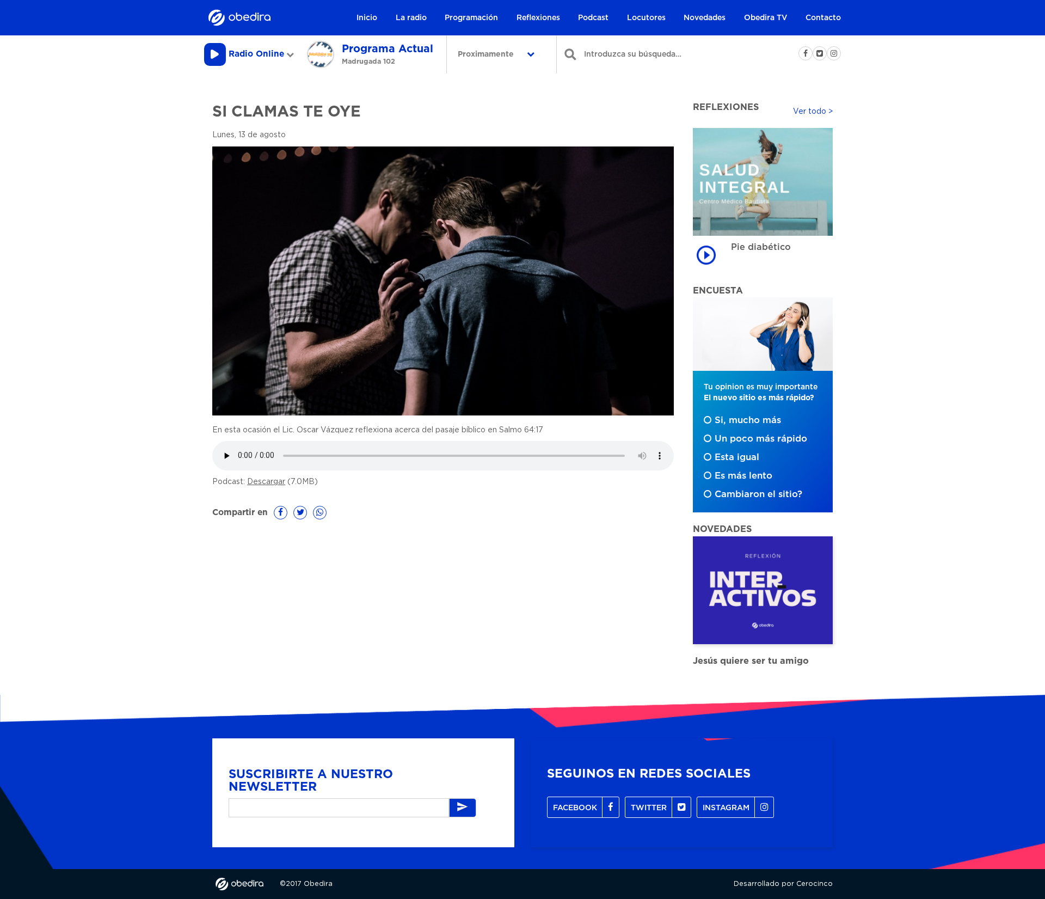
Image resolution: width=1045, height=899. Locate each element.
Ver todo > (813, 111)
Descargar (266, 482)
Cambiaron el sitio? (758, 494)
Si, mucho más (748, 420)
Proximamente (487, 54)
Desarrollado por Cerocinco (783, 884)
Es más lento (743, 476)
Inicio (366, 18)
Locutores (646, 18)
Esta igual (737, 457)
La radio (411, 18)
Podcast (593, 18)
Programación (471, 18)
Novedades (705, 18)
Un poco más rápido (761, 439)
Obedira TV (766, 18)
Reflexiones (538, 18)
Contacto (823, 18)
